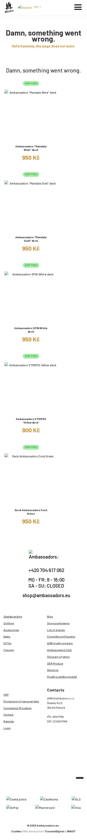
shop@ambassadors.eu (46, 595)
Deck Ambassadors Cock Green (31, 511)
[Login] (67, 8)
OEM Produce (55, 663)
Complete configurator (61, 636)
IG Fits (7, 643)
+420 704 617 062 (46, 570)
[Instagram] (39, 787)
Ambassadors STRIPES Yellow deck (31, 420)
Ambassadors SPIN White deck (31, 329)
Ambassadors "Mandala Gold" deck (30, 238)
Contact (8, 714)
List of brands (56, 630)
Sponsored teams (58, 623)
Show (31, 139)
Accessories (11, 630)
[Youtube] (49, 787)
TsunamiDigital (54, 831)
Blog (50, 616)
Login (7, 728)
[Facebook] (44, 787)
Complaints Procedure (17, 708)
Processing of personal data (21, 701)
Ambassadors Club (59, 649)
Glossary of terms (58, 656)
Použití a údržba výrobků (62, 676)
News (6, 636)
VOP (6, 694)
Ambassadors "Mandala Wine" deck (30, 148)
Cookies (16, 831)
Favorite (8, 649)
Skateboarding (12, 616)
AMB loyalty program (60, 643)
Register (8, 721)
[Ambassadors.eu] (9, 7)
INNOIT (71, 831)
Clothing (8, 623)
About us (52, 669)
